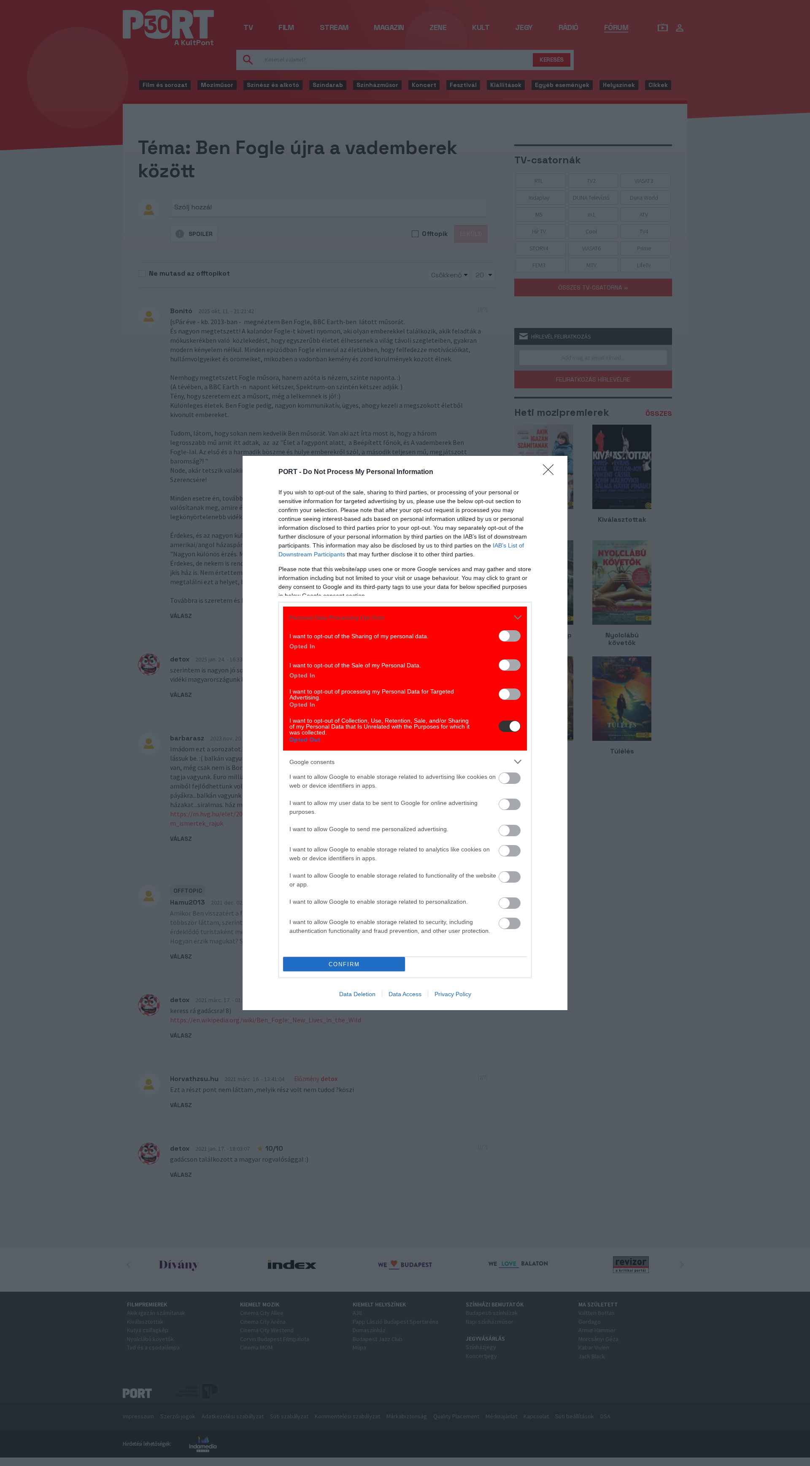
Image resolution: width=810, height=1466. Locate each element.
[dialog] (405, 733)
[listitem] (405, 617)
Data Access (405, 994)
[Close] (551, 472)
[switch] (510, 636)
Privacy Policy (453, 994)
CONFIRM (344, 964)
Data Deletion (357, 994)
